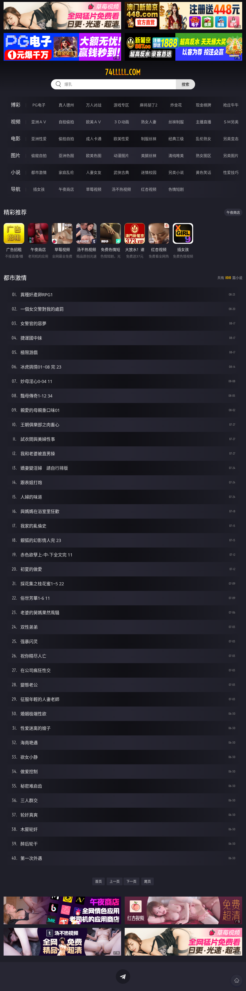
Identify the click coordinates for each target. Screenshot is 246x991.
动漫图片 (121, 155)
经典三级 (176, 138)
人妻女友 (93, 172)
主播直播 (203, 122)
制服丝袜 (148, 138)
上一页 (115, 881)
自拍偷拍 (66, 122)
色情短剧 (176, 189)
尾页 (147, 881)
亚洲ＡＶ (39, 122)
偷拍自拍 (66, 138)
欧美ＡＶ (93, 122)
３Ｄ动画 (121, 122)
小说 (15, 172)
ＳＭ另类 (231, 122)
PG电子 (38, 105)
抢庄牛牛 (231, 105)
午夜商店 (66, 189)
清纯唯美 (176, 155)
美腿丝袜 (148, 155)
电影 (15, 138)
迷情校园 (148, 172)
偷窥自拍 (39, 155)
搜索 (185, 84)
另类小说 (176, 172)
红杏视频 (148, 189)
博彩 (15, 105)
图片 (15, 155)
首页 (98, 881)
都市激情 (39, 172)
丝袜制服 (176, 122)
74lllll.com (123, 72)
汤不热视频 (121, 189)
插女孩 (39, 189)
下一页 (131, 881)
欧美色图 (93, 155)
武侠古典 (121, 172)
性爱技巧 (231, 172)
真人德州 (66, 105)
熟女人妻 (148, 122)
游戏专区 (121, 105)
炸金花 (176, 105)
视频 (15, 122)
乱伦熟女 (203, 138)
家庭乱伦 (66, 172)
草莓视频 (93, 189)
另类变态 (231, 138)
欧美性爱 (121, 138)
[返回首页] (236, 980)
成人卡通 (93, 138)
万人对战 (93, 105)
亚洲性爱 (39, 138)
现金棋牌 (203, 105)
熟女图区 (203, 155)
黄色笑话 (203, 172)
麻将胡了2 (148, 105)
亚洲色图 (66, 155)
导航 (15, 189)
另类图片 (231, 155)
